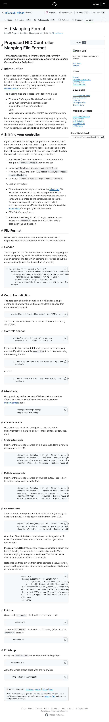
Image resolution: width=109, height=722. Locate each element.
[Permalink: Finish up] (2, 610)
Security (39, 708)
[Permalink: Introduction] (2, 69)
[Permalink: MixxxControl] (2, 391)
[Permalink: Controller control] (2, 422)
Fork (83, 12)
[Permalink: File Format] (2, 230)
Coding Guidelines (80, 98)
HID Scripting (78, 126)
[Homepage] (54, 4)
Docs (63, 708)
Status (46, 708)
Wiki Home (30, 689)
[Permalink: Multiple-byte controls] (2, 473)
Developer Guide (79, 103)
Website (38, 689)
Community (55, 708)
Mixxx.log (54, 189)
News (51, 689)
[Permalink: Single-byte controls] (2, 440)
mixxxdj (10, 12)
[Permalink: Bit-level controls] (2, 508)
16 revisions (57, 33)
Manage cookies (82, 708)
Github (47, 696)
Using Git (76, 100)
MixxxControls (11, 88)
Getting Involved (79, 84)
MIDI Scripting (78, 121)
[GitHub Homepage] (46, 715)
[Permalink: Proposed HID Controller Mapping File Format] (2, 45)
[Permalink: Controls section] (2, 331)
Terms (23, 708)
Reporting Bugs (78, 82)
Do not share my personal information (54, 711)
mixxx (20, 12)
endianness (14, 208)
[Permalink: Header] (2, 247)
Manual (45, 689)
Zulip (53, 696)
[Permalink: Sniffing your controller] (2, 134)
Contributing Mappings (81, 116)
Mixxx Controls (78, 119)
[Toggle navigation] (5, 4)
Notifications (67, 12)
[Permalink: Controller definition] (2, 295)
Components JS (79, 123)
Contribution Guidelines (81, 95)
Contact (71, 708)
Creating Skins (78, 105)
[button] (65, 269)
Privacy (30, 708)
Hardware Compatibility (82, 79)
